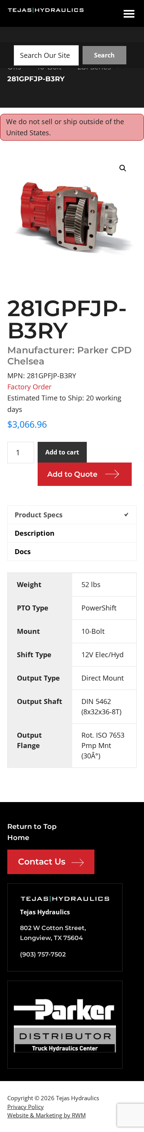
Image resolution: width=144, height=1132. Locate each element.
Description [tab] (35, 533)
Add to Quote (72, 474)
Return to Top (31, 826)
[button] (123, 168)
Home (18, 837)
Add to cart (62, 452)
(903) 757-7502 (43, 954)
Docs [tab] (23, 551)
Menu (129, 13)
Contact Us (41, 861)
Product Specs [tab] (39, 514)
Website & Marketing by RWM (46, 1115)
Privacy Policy (25, 1107)
